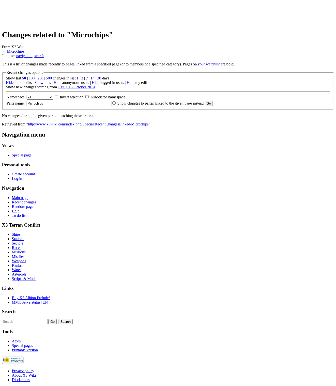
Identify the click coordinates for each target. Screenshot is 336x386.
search (39, 56)
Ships (16, 234)
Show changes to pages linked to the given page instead (160, 103)
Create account (23, 174)
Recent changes (24, 202)
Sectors (17, 243)
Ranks (17, 265)
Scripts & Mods (24, 279)
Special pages (22, 345)
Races (16, 248)
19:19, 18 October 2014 (76, 87)
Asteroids (19, 274)
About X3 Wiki (24, 375)
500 (49, 78)
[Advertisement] (91, 13)
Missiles (18, 256)
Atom (16, 341)
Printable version (25, 350)
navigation (24, 56)
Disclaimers (21, 380)
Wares (16, 270)
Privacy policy (23, 371)
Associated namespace (107, 97)
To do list (19, 215)
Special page (21, 155)
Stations (18, 239)
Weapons (19, 261)
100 (32, 78)
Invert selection (71, 97)
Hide (10, 82)
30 (99, 78)
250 (40, 78)
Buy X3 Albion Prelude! (31, 298)
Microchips (15, 51)
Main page (20, 198)
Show (39, 82)
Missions (19, 252)
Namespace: (16, 97)
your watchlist (209, 64)
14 (92, 78)
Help (15, 211)
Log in (17, 178)
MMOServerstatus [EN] (30, 302)
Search (9, 311)
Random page (22, 206)
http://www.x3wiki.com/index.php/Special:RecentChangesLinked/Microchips (88, 124)
